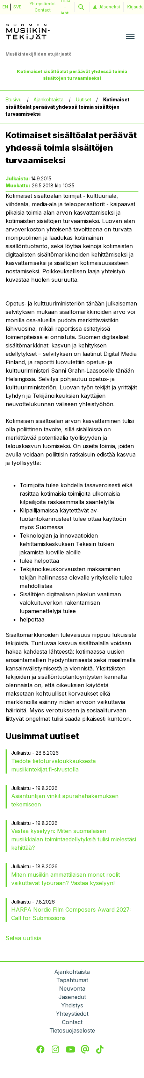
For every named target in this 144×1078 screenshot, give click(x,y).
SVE (17, 6)
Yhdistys (72, 1005)
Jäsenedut (72, 996)
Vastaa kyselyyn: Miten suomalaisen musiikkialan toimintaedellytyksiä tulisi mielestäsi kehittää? (73, 839)
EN (5, 6)
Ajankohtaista (49, 99)
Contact (43, 10)
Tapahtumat (72, 980)
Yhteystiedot (42, 3)
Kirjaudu (135, 6)
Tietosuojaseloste (72, 1030)
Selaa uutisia (24, 938)
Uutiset (83, 99)
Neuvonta (72, 988)
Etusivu (14, 99)
